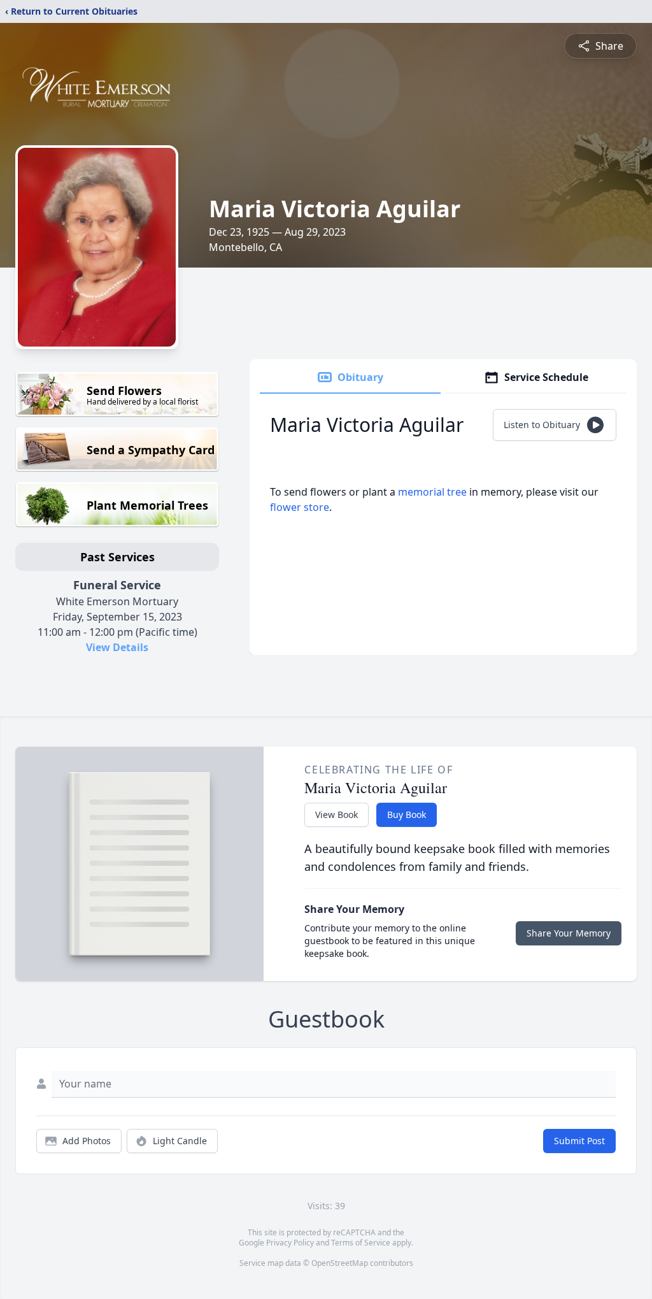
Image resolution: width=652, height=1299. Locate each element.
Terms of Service (360, 1242)
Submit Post (579, 1141)
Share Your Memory (569, 933)
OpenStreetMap (339, 1263)
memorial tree (432, 492)
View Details (117, 647)
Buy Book (406, 814)
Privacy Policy (290, 1242)
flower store (299, 507)
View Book (336, 814)
